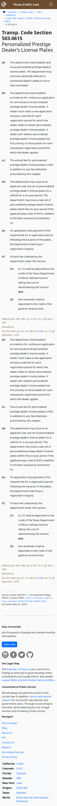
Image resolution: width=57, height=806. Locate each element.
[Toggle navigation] (51, 5)
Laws (19, 783)
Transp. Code (26, 12)
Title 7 (39, 12)
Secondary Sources (13, 752)
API (4, 737)
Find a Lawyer (9, 723)
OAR (18, 788)
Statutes (13, 12)
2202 (40, 331)
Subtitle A (11, 15)
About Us (7, 732)
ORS (25, 788)
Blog (4, 728)
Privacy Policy (9, 757)
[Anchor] (30, 85)
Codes (20, 763)
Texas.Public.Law (26, 4)
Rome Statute (24, 797)
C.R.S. (19, 768)
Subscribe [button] (9, 644)
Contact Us (8, 742)
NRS (18, 778)
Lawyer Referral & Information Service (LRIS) (27, 680)
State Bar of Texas (17, 669)
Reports (6, 747)
